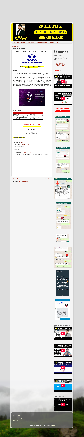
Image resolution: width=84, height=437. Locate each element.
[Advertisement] (42, 9)
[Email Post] (16, 146)
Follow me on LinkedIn (17, 418)
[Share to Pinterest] (23, 146)
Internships (51, 42)
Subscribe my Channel (17, 417)
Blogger (53, 425)
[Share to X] (20, 146)
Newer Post (16, 178)
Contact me (58, 42)
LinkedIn (22, 142)
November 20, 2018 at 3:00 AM (28, 152)
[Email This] (18, 146)
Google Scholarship (31, 42)
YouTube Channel (25, 144)
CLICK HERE (37, 126)
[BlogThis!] (19, 146)
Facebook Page (22, 140)
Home (14, 42)
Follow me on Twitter (17, 420)
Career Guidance (21, 42)
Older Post (48, 178)
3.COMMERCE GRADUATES (59, 64)
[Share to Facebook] (21, 146)
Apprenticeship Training (42, 42)
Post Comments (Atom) (23, 181)
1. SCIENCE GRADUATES (59, 62)
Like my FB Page (16, 415)
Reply (17, 156)
